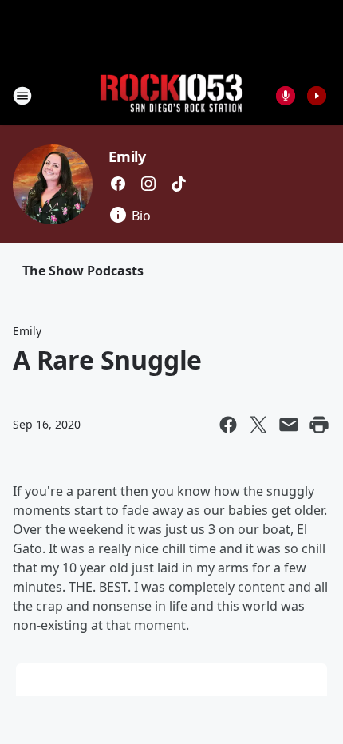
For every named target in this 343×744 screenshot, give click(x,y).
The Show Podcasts (83, 270)
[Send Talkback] (285, 95)
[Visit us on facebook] (118, 183)
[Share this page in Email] (289, 425)
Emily (127, 156)
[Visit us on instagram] (148, 183)
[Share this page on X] (258, 425)
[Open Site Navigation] (22, 95)
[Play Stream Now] (316, 95)
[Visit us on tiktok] (178, 183)
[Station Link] (171, 95)
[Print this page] (319, 425)
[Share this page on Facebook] (228, 425)
